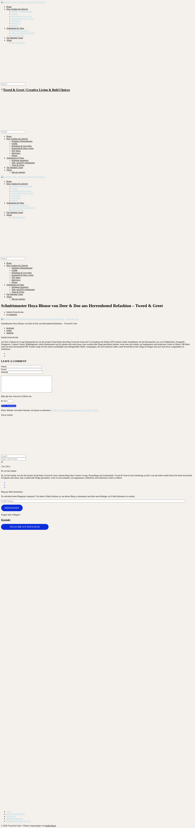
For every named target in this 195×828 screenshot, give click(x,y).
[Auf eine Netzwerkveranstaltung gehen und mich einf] (49, 747)
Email (3, 369)
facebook (10, 328)
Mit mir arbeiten (18, 42)
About (9, 40)
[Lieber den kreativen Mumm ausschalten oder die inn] (17, 544)
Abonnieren (12, 508)
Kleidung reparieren (20, 31)
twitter (9, 330)
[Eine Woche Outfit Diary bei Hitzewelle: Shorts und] (49, 538)
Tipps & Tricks (18, 35)
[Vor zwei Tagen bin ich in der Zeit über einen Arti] (178, 610)
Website (4, 372)
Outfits (14, 14)
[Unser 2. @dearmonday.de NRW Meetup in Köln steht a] (178, 729)
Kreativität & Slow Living (23, 19)
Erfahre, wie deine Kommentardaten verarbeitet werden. (75, 410)
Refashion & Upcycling (22, 16)
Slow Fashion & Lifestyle (17, 9)
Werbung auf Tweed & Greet (18, 821)
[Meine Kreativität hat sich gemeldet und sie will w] (114, 579)
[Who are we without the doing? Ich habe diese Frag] (114, 727)
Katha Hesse (50, 826)
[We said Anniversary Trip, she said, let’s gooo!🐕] (17, 689)
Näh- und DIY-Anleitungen (23, 33)
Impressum (11, 816)
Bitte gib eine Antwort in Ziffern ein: (16, 396)
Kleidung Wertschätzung (22, 11)
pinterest (9, 333)
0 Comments (11, 314)
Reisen (14, 26)
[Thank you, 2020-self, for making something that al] (146, 693)
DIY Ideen (16, 21)
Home (9, 7)
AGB (8, 811)
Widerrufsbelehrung (14, 819)
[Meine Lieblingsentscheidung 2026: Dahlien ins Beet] (146, 555)
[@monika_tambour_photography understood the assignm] (81, 726)
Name (3, 366)
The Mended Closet (14, 38)
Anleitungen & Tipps (15, 28)
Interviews (16, 23)
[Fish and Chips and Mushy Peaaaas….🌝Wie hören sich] (81, 553)
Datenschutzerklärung (15, 814)
